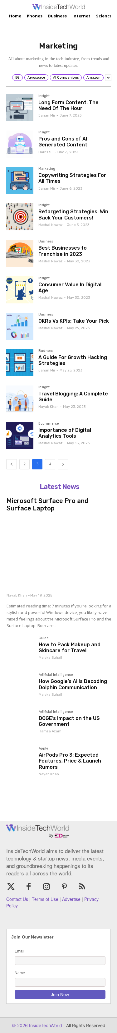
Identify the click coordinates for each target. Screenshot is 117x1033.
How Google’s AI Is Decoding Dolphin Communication (73, 684)
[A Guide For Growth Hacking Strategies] (19, 362)
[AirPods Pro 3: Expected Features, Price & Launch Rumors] (20, 760)
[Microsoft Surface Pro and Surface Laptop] (59, 553)
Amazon (93, 78)
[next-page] (63, 464)
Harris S (44, 152)
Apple (43, 748)
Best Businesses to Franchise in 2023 (62, 251)
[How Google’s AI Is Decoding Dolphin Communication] (20, 686)
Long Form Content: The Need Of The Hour (68, 105)
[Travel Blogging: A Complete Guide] (19, 399)
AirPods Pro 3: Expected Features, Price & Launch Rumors (70, 761)
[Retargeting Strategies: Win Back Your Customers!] (19, 216)
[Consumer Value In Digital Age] (19, 289)
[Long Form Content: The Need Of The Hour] (19, 107)
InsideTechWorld (45, 1025)
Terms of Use (45, 899)
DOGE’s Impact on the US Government (69, 721)
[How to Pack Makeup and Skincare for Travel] (20, 650)
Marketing (46, 169)
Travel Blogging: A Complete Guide (73, 397)
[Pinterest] (64, 887)
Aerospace (36, 78)
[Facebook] (28, 887)
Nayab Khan (48, 407)
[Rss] (82, 887)
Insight (44, 96)
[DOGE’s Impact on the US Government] (20, 723)
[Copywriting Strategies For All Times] (19, 180)
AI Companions (66, 78)
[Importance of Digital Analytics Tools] (19, 435)
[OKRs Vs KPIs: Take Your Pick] (19, 326)
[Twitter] (11, 887)
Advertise (71, 899)
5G (17, 78)
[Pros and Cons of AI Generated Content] (19, 144)
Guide (44, 638)
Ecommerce (48, 424)
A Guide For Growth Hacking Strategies (72, 360)
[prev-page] (11, 464)
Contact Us (17, 899)
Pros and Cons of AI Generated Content (62, 142)
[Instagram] (46, 887)
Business (45, 241)
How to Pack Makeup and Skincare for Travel (69, 647)
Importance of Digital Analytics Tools (64, 433)
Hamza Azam (50, 731)
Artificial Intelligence (56, 675)
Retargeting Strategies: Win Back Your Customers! (73, 214)
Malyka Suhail (50, 658)
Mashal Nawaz (50, 225)
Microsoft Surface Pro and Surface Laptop (47, 504)
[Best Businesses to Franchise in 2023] (19, 253)
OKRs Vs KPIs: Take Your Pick (73, 321)
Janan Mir (46, 115)
